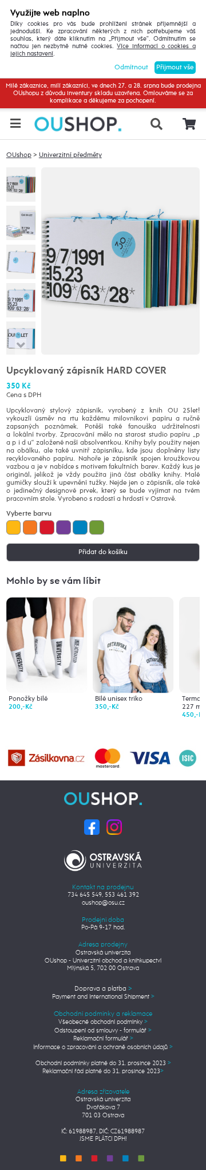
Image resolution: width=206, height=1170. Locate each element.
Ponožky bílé (28, 699)
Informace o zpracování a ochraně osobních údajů (103, 1047)
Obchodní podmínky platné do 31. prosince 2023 (103, 1063)
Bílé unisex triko (118, 699)
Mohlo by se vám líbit (53, 581)
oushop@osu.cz (103, 903)
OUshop (18, 155)
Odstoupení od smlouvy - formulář (103, 1030)
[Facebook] (92, 826)
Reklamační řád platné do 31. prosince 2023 (103, 1071)
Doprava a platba (103, 989)
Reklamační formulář (103, 1038)
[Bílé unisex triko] (133, 644)
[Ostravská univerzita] (102, 858)
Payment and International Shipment (103, 997)
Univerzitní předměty (70, 155)
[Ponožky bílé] (46, 644)
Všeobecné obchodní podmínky (103, 1022)
